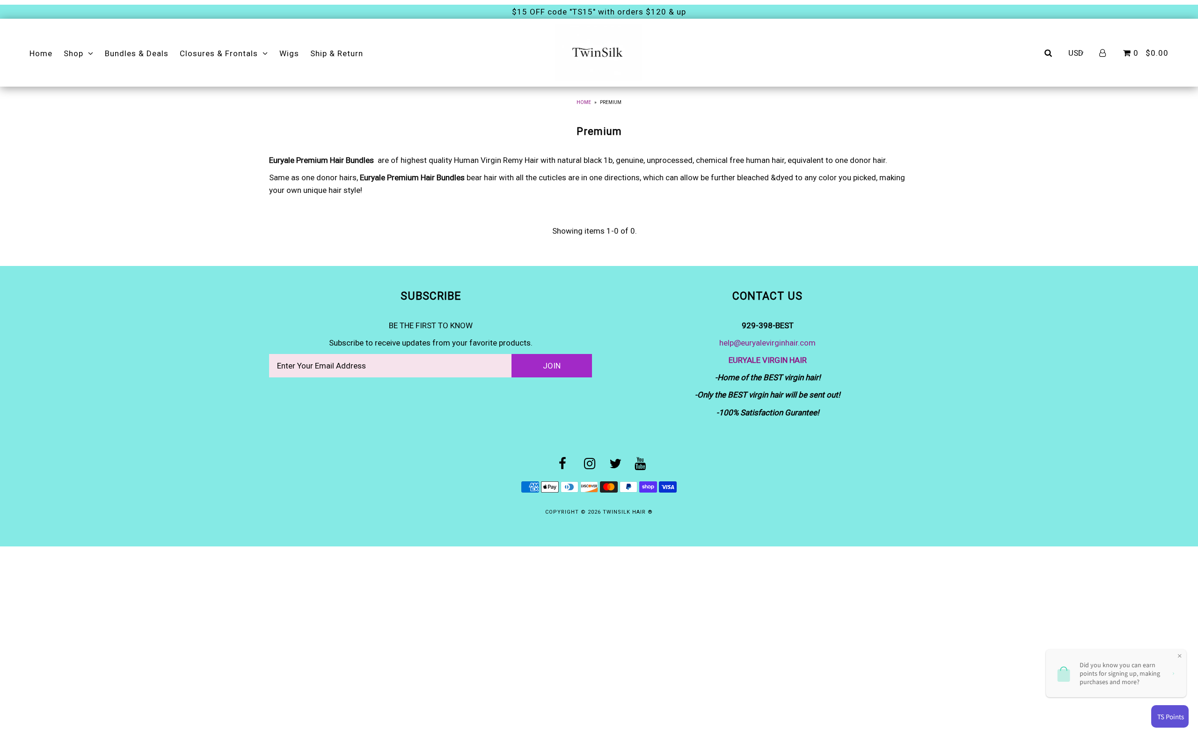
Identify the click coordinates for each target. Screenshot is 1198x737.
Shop (73, 53)
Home (40, 53)
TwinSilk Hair (625, 512)
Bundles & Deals (136, 53)
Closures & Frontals (219, 53)
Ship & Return (336, 53)
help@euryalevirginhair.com (767, 342)
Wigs (289, 53)
